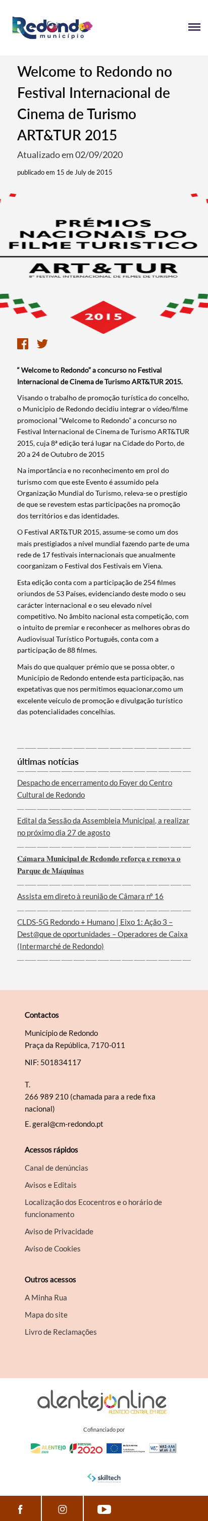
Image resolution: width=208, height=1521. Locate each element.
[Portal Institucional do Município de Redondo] (56, 28)
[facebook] (20, 1508)
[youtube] (104, 1508)
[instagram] (62, 1508)
